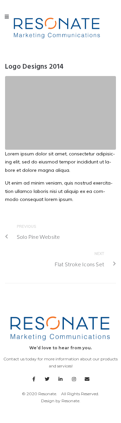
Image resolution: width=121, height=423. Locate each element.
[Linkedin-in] (60, 379)
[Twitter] (47, 379)
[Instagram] (74, 379)
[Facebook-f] (34, 379)
